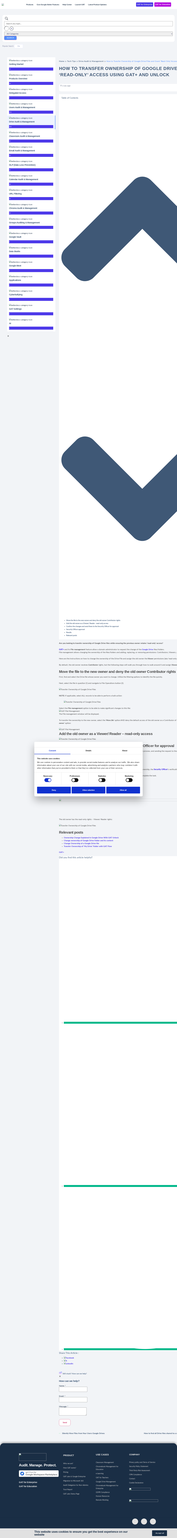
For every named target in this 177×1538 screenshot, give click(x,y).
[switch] (75, 780)
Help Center (67, 5)
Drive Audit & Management (91, 61)
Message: (63, 1406)
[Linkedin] (153, 1521)
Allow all (123, 790)
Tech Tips (71, 61)
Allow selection (88, 790)
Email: (62, 1396)
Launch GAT (80, 5)
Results (69, 632)
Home (61, 61)
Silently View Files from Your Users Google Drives (83, 1433)
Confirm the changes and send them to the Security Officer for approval (92, 626)
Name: (62, 1386)
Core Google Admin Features (48, 5)
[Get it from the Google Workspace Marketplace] (39, 1477)
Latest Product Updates (97, 5)
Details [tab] (88, 750)
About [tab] (124, 750)
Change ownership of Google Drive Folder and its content (88, 841)
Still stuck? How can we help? (75, 1374)
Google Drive (147, 649)
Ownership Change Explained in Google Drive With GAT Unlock (91, 838)
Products (29, 5)
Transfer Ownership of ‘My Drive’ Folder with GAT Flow (88, 846)
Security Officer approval (75, 629)
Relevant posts (71, 635)
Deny (54, 790)
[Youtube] (144, 1521)
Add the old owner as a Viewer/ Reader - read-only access (87, 623)
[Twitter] (135, 1521)
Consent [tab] (52, 750)
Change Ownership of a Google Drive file (81, 843)
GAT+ (61, 852)
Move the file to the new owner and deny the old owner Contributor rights (93, 620)
